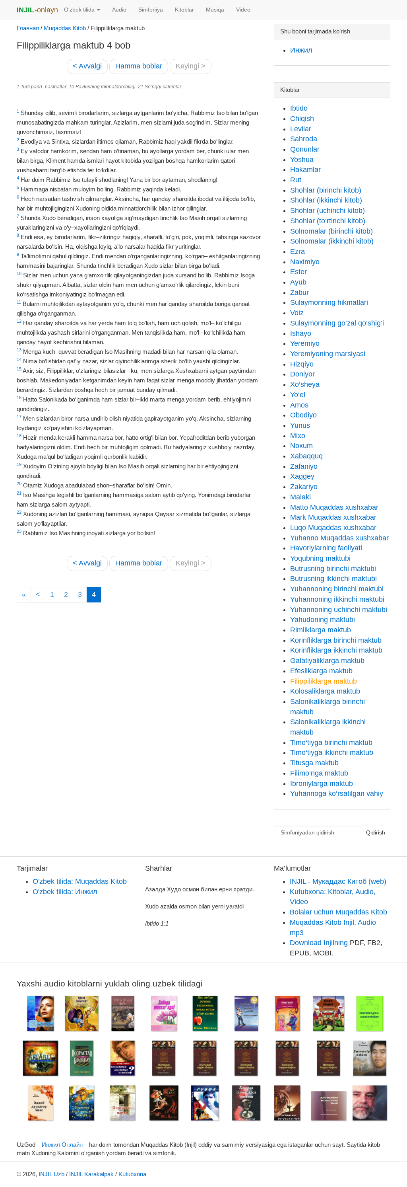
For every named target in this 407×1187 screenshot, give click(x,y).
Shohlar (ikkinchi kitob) (326, 200)
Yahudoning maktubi (322, 620)
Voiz (297, 313)
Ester (298, 272)
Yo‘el (297, 395)
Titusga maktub (314, 763)
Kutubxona (132, 1174)
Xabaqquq (306, 456)
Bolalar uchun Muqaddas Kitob (338, 912)
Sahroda (303, 139)
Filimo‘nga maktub (319, 773)
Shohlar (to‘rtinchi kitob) (327, 221)
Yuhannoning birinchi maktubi (337, 589)
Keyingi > (190, 66)
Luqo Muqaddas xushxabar (333, 528)
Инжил (301, 50)
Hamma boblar (138, 66)
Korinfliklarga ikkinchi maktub (336, 650)
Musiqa (215, 10)
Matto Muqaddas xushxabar (334, 507)
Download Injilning (319, 943)
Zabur (299, 292)
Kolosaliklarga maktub (325, 691)
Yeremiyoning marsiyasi (327, 354)
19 (19, 464)
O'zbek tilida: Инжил (65, 892)
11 (19, 302)
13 (19, 349)
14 (19, 359)
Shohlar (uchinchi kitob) (327, 210)
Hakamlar (305, 169)
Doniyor (302, 374)
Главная (28, 28)
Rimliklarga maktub (320, 630)
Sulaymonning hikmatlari (329, 302)
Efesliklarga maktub (321, 671)
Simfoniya (150, 10)
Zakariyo (304, 487)
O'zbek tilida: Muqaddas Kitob (80, 881)
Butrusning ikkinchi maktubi (333, 579)
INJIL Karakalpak (91, 1174)
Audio (119, 10)
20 (19, 483)
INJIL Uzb (51, 1174)
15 (19, 368)
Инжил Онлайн (62, 1144)
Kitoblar (184, 10)
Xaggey (302, 476)
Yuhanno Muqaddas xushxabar (339, 538)
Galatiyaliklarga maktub (327, 661)
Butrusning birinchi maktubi (333, 569)
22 (19, 512)
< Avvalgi (87, 66)
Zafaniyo (304, 466)
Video (243, 10)
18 (19, 435)
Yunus (300, 425)
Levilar (300, 129)
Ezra (297, 251)
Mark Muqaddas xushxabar (333, 517)
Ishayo (300, 333)
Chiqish (302, 119)
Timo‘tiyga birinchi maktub (331, 743)
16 (19, 397)
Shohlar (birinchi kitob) (325, 190)
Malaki (300, 497)
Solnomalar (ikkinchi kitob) (332, 241)
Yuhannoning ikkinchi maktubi (337, 599)
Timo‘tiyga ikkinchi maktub (331, 752)
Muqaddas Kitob (65, 28)
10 (19, 273)
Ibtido (299, 108)
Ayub (298, 282)
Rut (295, 180)
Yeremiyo (305, 343)
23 (19, 531)
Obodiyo (303, 415)
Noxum (301, 446)
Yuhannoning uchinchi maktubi (338, 610)
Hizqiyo (302, 364)
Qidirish (375, 832)
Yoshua (302, 160)
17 (19, 416)
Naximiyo (305, 262)
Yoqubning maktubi (320, 558)
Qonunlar (305, 149)
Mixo (297, 436)
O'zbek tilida (80, 10)
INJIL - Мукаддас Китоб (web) (338, 881)
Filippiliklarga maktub (323, 681)
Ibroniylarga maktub (321, 783)
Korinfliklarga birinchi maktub (336, 640)
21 (19, 493)
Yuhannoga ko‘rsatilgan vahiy (336, 793)
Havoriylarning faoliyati (326, 548)
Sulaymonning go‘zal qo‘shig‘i (337, 323)
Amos (299, 405)
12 (19, 321)
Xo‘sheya (305, 384)
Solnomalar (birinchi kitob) (331, 231)
